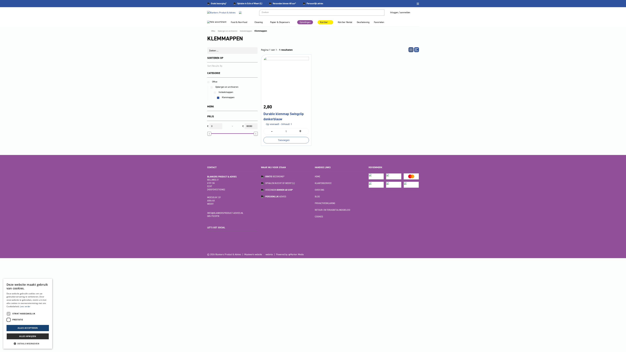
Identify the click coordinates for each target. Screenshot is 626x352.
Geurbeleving (363, 22)
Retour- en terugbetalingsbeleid (332, 210)
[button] (28, 343)
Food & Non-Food (239, 22)
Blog (317, 196)
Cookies (319, 216)
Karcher (324, 22)
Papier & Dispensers (280, 22)
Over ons (319, 190)
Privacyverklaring (325, 203)
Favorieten (379, 22)
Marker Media (297, 254)
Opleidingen (305, 22)
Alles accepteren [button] (28, 328)
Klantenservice (323, 183)
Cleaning (258, 22)
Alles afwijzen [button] (27, 336)
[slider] (209, 134)
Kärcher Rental (345, 22)
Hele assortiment (218, 21)
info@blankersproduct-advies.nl (225, 213)
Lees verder (25, 306)
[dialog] (27, 314)
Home (317, 176)
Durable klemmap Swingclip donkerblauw (283, 116)
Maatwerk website (253, 254)
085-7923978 (213, 216)
